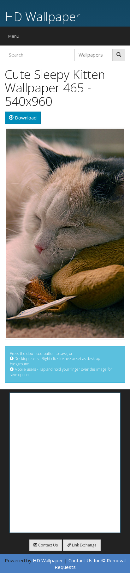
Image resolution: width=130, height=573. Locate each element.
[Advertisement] (65, 463)
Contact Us (47, 545)
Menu (15, 37)
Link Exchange (84, 545)
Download (25, 117)
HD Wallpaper (42, 16)
